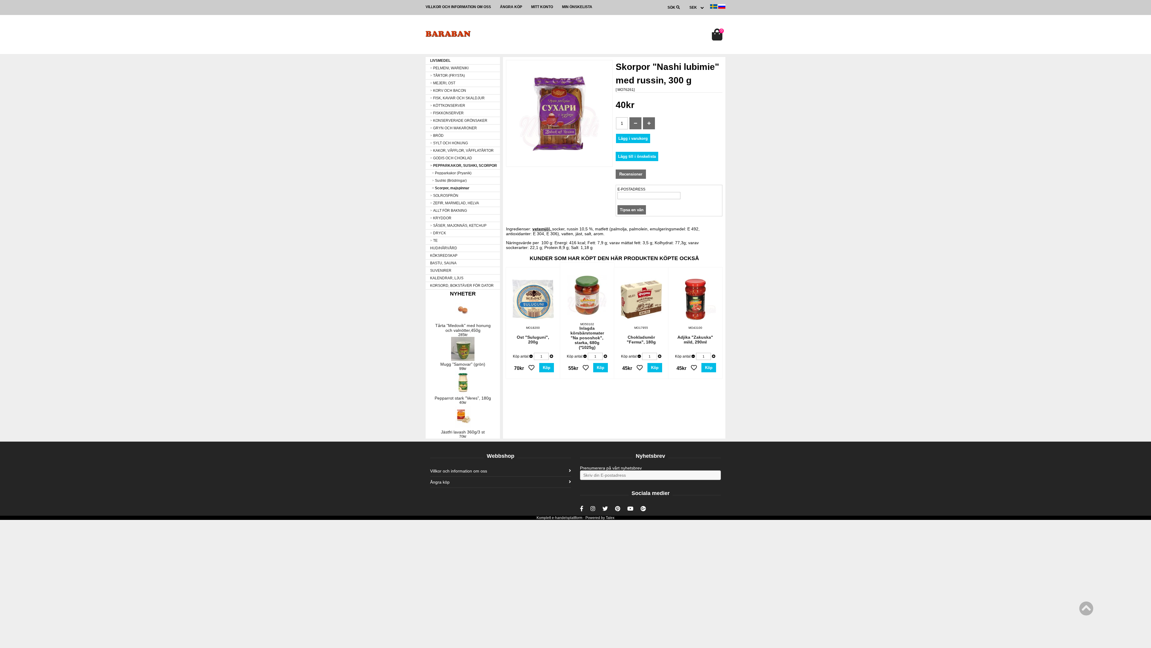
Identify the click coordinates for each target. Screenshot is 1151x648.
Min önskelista (577, 7)
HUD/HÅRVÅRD (443, 248)
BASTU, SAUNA (443, 263)
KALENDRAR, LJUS (446, 278)
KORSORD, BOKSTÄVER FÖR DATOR (462, 286)
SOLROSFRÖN (444, 196)
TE (434, 240)
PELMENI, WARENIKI (449, 68)
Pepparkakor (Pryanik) (451, 173)
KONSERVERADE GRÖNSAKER (458, 120)
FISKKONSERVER (447, 113)
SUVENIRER (440, 270)
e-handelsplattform (567, 518)
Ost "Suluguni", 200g (533, 339)
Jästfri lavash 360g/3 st (463, 432)
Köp (547, 367)
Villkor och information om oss (458, 7)
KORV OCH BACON (448, 90)
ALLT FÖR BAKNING (448, 210)
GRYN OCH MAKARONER (453, 128)
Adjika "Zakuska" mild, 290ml (695, 339)
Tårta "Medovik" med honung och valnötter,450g (463, 328)
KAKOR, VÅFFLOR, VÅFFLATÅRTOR (462, 150)
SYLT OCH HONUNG (449, 143)
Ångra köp (511, 7)
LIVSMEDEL (440, 60)
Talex (610, 518)
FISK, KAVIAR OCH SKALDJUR (457, 98)
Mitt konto (542, 7)
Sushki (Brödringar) (449, 180)
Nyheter (463, 294)
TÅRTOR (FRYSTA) (447, 76)
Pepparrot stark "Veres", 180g (463, 398)
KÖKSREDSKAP (443, 256)
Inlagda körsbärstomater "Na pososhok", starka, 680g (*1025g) (587, 338)
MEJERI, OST (442, 83)
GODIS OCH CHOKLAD (451, 158)
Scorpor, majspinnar (450, 188)
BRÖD (437, 136)
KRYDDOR (440, 218)
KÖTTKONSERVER (447, 106)
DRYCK (438, 233)
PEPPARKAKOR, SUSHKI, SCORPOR (463, 166)
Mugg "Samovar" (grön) (462, 364)
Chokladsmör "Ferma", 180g (641, 339)
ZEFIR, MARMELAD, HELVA (454, 203)
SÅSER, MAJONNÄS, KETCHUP (458, 226)
